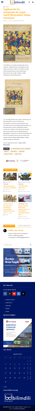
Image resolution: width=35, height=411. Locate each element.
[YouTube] (14, 294)
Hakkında (8, 305)
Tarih (7, 7)
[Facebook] (5, 294)
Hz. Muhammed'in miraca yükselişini (20, 148)
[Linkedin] (19, 294)
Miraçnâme (14, 151)
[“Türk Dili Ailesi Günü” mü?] (25, 176)
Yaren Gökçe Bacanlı (24, 218)
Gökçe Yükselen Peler (24, 191)
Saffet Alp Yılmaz (19, 21)
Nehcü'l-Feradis (8, 154)
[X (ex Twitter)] (10, 294)
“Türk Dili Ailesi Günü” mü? (23, 187)
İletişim (7, 308)
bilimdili (6, 214)
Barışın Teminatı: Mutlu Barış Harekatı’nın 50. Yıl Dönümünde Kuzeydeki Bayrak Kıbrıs (24, 210)
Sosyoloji (21, 204)
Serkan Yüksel (7, 191)
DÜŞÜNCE (8, 182)
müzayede (21, 151)
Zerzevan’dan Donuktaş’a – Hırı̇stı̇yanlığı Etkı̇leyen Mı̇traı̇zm (9, 208)
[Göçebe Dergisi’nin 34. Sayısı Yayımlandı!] (10, 176)
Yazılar (7, 311)
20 (19, 373)
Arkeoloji (6, 204)
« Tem (5, 387)
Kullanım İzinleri (10, 299)
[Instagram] (23, 294)
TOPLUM (5, 184)
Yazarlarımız (8, 302)
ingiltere (6, 151)
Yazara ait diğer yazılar (24, 225)
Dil (4, 7)
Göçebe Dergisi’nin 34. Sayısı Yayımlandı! (9, 187)
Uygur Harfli (18, 154)
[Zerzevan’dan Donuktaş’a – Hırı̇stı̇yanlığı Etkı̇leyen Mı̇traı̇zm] (10, 198)
